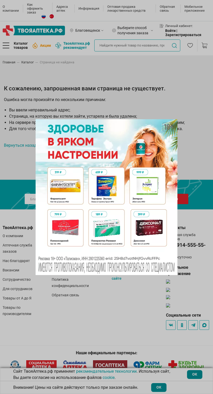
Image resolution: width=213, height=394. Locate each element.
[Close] (171, 125)
